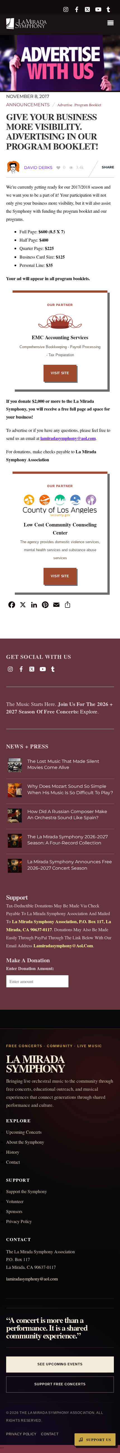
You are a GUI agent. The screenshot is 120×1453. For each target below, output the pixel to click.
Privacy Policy (19, 1221)
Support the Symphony (26, 1191)
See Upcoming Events (60, 1364)
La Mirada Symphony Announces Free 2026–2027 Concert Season (69, 864)
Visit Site (60, 373)
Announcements (28, 104)
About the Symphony (25, 1142)
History (12, 1152)
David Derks (38, 167)
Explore (88, 711)
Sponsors (14, 1211)
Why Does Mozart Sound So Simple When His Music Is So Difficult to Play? (70, 789)
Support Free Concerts (60, 1384)
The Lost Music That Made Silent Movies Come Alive (63, 764)
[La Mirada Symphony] (26, 26)
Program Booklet (88, 104)
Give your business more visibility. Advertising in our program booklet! (52, 131)
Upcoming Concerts (24, 1132)
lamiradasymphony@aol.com (68, 438)
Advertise (64, 104)
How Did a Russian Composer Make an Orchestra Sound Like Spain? (67, 814)
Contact (13, 1162)
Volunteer (14, 1201)
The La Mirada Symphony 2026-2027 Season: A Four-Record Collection (67, 840)
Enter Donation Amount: (30, 968)
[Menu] (111, 23)
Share (108, 167)
